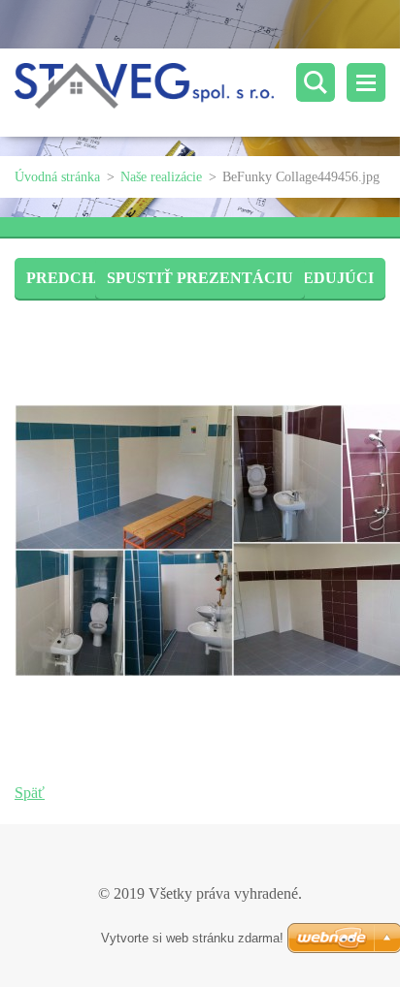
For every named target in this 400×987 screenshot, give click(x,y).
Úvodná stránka (57, 177)
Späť (30, 792)
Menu (366, 82)
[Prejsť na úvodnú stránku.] (207, 92)
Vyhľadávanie (315, 82)
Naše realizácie (161, 177)
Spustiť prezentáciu (200, 278)
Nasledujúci (317, 278)
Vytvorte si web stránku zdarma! (192, 938)
